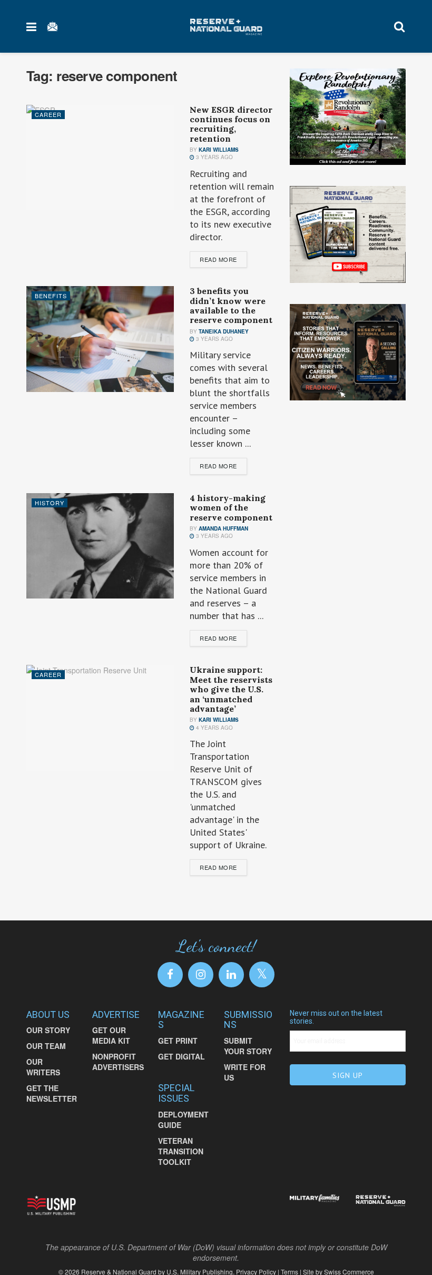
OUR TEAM (46, 1046)
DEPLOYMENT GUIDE (183, 1119)
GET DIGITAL (181, 1056)
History (49, 502)
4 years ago (213, 727)
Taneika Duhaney (224, 331)
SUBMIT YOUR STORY (248, 1045)
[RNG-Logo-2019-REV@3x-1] (381, 1200)
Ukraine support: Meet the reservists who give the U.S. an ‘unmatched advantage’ (231, 689)
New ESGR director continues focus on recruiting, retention (231, 124)
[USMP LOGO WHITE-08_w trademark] (51, 1205)
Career (48, 114)
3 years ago (213, 157)
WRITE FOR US (245, 1072)
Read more (218, 259)
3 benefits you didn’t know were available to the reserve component (231, 305)
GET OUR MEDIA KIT (111, 1035)
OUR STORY (48, 1030)
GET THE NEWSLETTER (51, 1093)
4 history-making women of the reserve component (231, 508)
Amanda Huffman (223, 528)
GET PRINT (178, 1040)
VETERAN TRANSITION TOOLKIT (180, 1151)
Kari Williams (219, 149)
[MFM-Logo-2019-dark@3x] (315, 1199)
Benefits (51, 295)
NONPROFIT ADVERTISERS (118, 1061)
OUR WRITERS (43, 1066)
